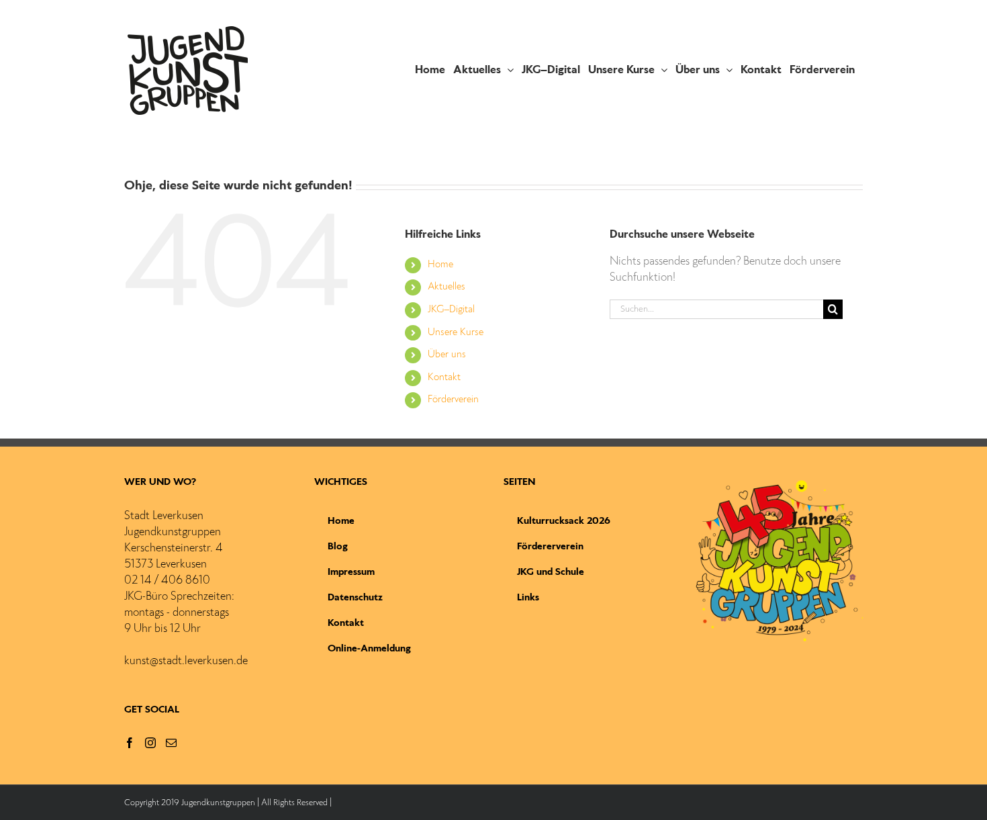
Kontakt (444, 377)
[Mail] (171, 742)
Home (440, 264)
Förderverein (453, 399)
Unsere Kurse (455, 332)
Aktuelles (446, 286)
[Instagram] (150, 742)
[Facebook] (129, 742)
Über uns (447, 354)
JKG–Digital (451, 309)
